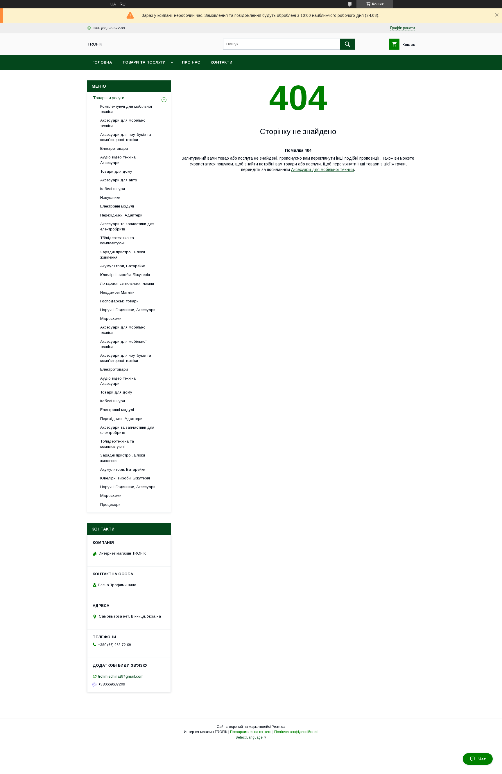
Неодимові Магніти (117, 292)
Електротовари (114, 148)
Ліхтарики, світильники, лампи (127, 283)
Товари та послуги (144, 62)
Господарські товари (119, 301)
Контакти (221, 62)
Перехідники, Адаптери (121, 215)
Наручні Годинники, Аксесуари (127, 310)
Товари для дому (116, 171)
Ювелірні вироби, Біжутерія (125, 275)
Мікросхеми (110, 318)
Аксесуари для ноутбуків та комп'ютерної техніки (125, 137)
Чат (482, 759)
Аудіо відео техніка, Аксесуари (118, 160)
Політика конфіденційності (296, 732)
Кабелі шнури (112, 189)
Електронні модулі (117, 206)
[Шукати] (347, 44)
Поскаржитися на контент (251, 732)
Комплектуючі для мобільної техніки (126, 109)
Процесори (110, 504)
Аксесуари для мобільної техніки (322, 169)
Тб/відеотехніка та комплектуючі (117, 240)
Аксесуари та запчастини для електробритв (127, 226)
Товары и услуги (108, 97)
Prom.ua (278, 727)
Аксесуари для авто (118, 180)
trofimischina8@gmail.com (121, 676)
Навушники (110, 197)
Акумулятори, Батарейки (122, 266)
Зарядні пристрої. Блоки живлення (122, 254)
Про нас (191, 62)
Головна (102, 62)
